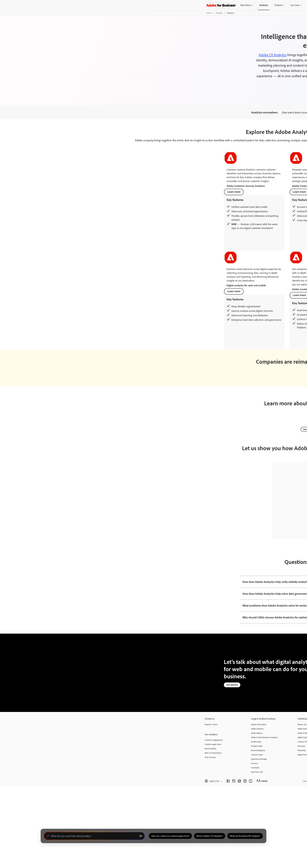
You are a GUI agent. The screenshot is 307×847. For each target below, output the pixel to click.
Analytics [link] (263, 5)
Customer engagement (214, 740)
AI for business (210, 757)
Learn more (233, 191)
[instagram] (233, 781)
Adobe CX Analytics (273, 55)
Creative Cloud (257, 754)
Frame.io (254, 763)
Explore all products (258, 724)
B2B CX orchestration (213, 753)
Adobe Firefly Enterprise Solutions (264, 737)
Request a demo (211, 724)
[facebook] (228, 781)
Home (209, 13)
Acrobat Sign (256, 741)
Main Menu (245, 5)
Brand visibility (210, 748)
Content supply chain (213, 744)
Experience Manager (259, 759)
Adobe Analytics (257, 728)
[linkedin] (245, 781)
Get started (232, 684)
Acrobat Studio (257, 746)
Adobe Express (256, 733)
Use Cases (294, 5)
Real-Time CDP (257, 772)
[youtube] (250, 781)
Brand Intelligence (258, 750)
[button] (213, 781)
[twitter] (239, 781)
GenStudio (255, 767)
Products (278, 5)
